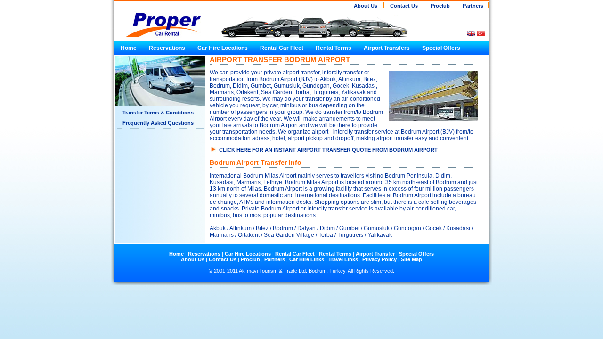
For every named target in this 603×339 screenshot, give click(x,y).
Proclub (440, 5)
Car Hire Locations (222, 48)
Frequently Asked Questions (158, 123)
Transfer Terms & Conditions (158, 112)
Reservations (167, 48)
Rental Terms (333, 48)
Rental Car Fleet (282, 48)
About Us (365, 5)
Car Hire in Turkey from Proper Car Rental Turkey (159, 20)
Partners (472, 5)
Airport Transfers (386, 48)
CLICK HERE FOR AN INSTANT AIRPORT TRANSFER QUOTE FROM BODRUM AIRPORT (328, 150)
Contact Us (404, 5)
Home (128, 48)
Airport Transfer (376, 254)
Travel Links (343, 259)
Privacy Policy (379, 259)
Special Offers (440, 48)
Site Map (411, 259)
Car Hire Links (306, 259)
